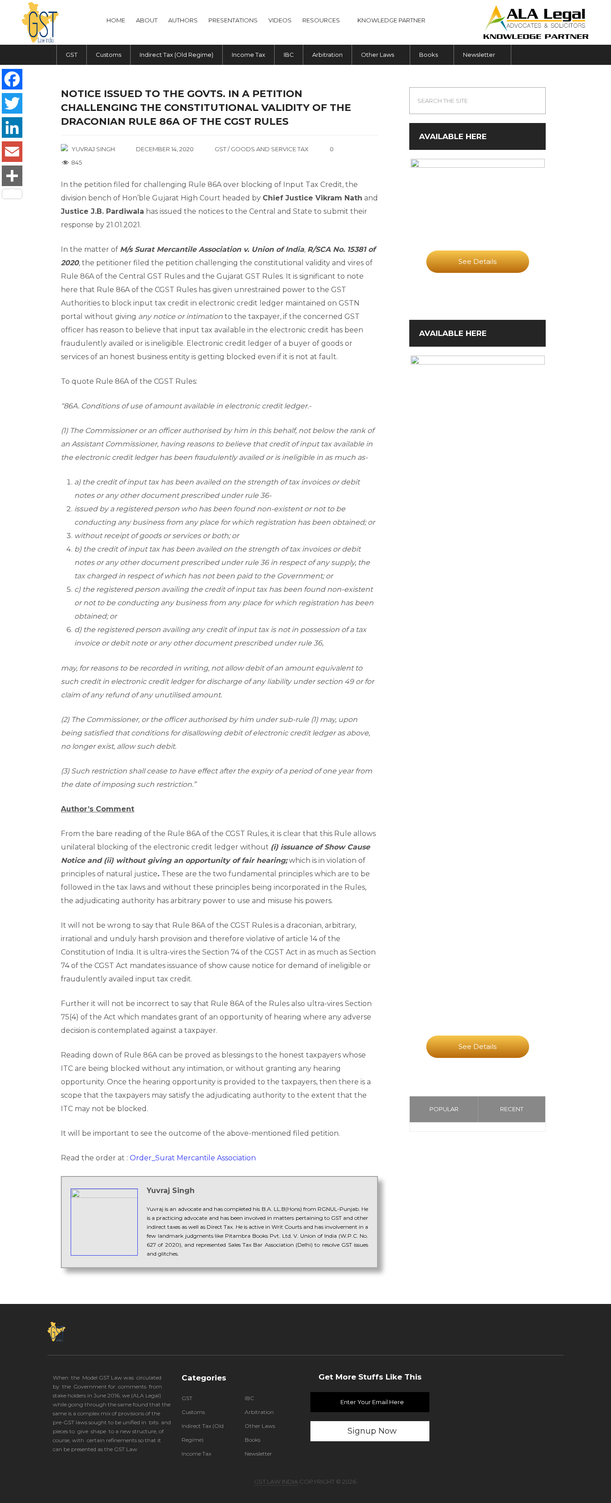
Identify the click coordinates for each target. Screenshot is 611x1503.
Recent (511, 1108)
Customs (108, 54)
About (146, 20)
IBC (289, 54)
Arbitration (327, 54)
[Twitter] (12, 103)
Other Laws (377, 54)
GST (71, 54)
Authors (183, 20)
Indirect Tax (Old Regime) (176, 54)
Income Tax (248, 54)
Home (115, 20)
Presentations (233, 20)
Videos (280, 20)
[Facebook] (12, 79)
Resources (321, 20)
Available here (453, 136)
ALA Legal (146, 1395)
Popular (443, 1108)
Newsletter (479, 54)
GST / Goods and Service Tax (262, 149)
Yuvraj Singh (93, 149)
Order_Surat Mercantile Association (193, 1158)
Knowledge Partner (391, 20)
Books (428, 54)
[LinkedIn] (12, 127)
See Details (477, 261)
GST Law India (276, 1481)
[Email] (12, 152)
